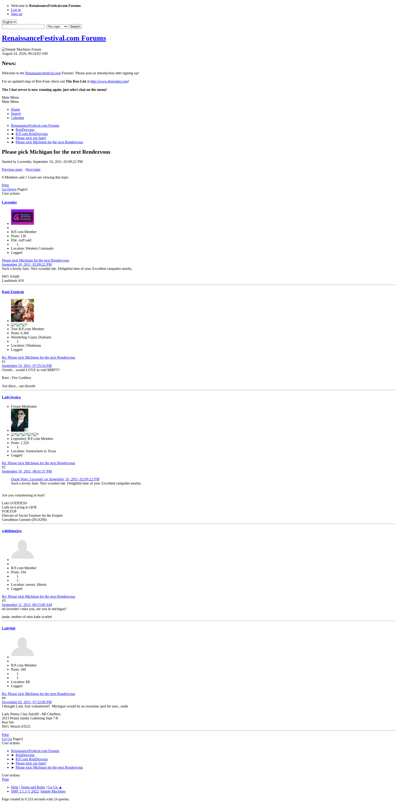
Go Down (9, 189)
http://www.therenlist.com (109, 81)
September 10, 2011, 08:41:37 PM (27, 471)
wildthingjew (12, 531)
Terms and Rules (33, 787)
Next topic (33, 169)
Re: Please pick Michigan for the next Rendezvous (38, 357)
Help (14, 787)
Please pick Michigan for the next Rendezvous (35, 260)
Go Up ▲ (55, 787)
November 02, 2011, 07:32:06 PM (27, 702)
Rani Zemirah (13, 292)
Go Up (7, 739)
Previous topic (12, 169)
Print (5, 185)
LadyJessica (11, 397)
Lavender (9, 202)
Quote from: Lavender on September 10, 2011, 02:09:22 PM (55, 479)
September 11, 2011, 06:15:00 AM (27, 605)
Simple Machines (52, 791)
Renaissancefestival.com (43, 73)
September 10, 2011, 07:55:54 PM (27, 366)
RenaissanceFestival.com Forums (54, 38)
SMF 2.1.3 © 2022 (25, 791)
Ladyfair (9, 628)
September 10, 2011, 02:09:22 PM (27, 264)
